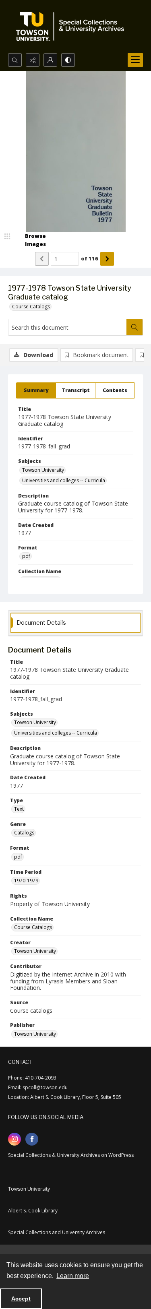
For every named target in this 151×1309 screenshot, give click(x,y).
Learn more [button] (72, 1275)
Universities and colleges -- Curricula (63, 480)
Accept (21, 1298)
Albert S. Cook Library (33, 1210)
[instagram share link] (14, 1139)
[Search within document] (134, 327)
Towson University (43, 470)
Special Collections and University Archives (56, 1232)
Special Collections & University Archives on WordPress (71, 1155)
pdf (26, 556)
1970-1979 (26, 880)
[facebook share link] (31, 1139)
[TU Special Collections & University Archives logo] (72, 26)
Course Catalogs (31, 306)
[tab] (36, 390)
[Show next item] (107, 259)
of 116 (89, 258)
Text (19, 808)
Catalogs (24, 832)
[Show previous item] (42, 259)
